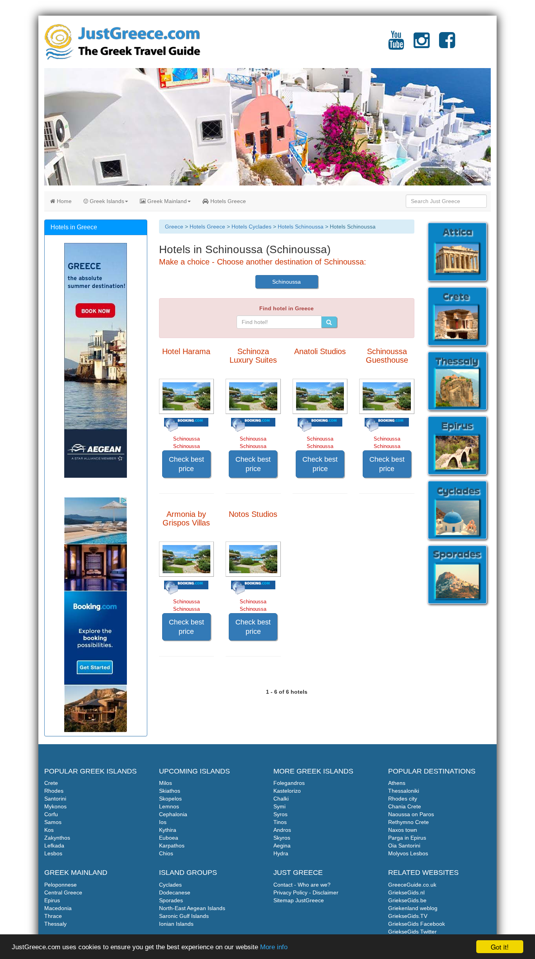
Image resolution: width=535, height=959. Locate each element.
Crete (51, 783)
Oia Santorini (404, 845)
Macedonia (58, 908)
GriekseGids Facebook (416, 924)
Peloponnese (60, 885)
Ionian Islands (176, 924)
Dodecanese (174, 892)
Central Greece (63, 892)
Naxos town (402, 830)
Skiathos (169, 791)
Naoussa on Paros (411, 814)
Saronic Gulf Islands (184, 916)
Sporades (171, 900)
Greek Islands (106, 201)
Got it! (500, 947)
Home (63, 201)
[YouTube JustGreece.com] (396, 45)
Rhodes (53, 791)
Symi (279, 806)
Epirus (52, 900)
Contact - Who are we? (302, 885)
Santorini (55, 798)
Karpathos (171, 845)
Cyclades (170, 885)
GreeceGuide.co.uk (412, 885)
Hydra (280, 853)
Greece (174, 226)
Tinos (280, 822)
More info (273, 947)
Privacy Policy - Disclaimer (305, 892)
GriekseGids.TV (407, 916)
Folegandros (289, 783)
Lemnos (169, 806)
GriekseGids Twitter (412, 931)
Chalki (281, 798)
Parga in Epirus (407, 838)
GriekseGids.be (407, 900)
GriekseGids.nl (406, 892)
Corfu (51, 814)
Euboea (168, 838)
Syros (280, 814)
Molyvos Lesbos (408, 853)
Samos (52, 822)
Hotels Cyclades (251, 226)
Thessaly (55, 924)
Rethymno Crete (408, 822)
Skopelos (170, 798)
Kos (49, 830)
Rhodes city (402, 798)
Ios (162, 822)
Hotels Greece (227, 201)
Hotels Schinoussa (301, 226)
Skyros (281, 838)
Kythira (167, 830)
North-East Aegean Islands (192, 908)
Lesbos (53, 853)
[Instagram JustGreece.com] (422, 45)
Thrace (53, 916)
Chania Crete (404, 806)
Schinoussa (286, 282)
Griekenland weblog (412, 908)
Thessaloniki (403, 791)
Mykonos (55, 806)
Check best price (186, 464)
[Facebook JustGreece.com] (447, 45)
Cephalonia (173, 814)
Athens (396, 783)
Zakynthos (57, 838)
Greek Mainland (166, 201)
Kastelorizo (287, 791)
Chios (166, 853)
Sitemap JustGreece (298, 900)
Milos (165, 783)
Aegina (282, 845)
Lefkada (54, 845)
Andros (282, 830)
